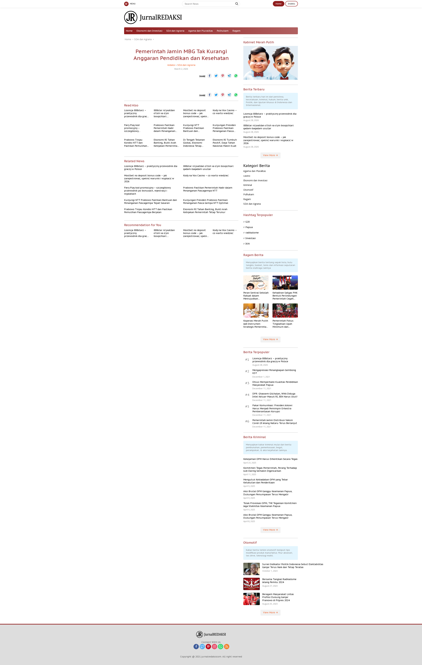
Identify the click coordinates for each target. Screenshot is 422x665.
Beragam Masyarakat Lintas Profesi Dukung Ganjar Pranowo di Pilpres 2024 (278, 597)
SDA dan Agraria (175, 30)
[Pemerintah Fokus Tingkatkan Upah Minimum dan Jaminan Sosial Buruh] (285, 310)
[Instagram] (214, 647)
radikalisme (252, 232)
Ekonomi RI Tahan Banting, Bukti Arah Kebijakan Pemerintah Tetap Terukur (166, 142)
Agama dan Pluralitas (200, 30)
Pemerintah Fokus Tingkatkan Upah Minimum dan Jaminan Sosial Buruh (284, 323)
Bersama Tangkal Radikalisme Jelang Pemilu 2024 (279, 581)
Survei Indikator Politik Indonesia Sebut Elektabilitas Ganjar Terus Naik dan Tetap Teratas (292, 566)
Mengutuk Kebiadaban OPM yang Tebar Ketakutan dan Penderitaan (265, 481)
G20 (247, 221)
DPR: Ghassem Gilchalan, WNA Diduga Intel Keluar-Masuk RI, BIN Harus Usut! (274, 395)
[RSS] (226, 647)
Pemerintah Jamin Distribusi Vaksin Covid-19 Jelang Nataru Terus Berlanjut (274, 422)
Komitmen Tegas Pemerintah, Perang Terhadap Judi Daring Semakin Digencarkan (270, 469)
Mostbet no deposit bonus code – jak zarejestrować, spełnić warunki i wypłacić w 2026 (196, 113)
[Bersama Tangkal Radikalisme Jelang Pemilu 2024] (251, 584)
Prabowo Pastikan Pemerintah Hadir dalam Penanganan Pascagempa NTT (164, 128)
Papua (249, 227)
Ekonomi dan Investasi (149, 30)
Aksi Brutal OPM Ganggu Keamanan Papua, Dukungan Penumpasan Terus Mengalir (267, 493)
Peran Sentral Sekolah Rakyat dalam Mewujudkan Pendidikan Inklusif (256, 295)
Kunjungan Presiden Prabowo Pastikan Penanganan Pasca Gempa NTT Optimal (224, 128)
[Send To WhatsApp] (235, 75)
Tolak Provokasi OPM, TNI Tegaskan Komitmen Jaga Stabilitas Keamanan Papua (270, 505)
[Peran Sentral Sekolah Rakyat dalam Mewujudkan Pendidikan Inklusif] (256, 282)
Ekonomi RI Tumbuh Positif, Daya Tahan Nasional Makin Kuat (225, 142)
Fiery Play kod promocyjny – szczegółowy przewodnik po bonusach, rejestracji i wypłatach (136, 128)
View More (269, 155)
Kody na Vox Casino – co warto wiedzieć (225, 112)
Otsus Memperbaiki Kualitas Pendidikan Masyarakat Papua (275, 383)
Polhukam (222, 30)
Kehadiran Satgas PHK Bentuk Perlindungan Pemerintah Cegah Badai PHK (285, 295)
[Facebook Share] (209, 75)
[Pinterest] (208, 647)
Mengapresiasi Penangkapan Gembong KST (274, 372)
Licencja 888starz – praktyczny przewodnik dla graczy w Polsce (136, 113)
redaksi (171, 65)
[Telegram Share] (229, 75)
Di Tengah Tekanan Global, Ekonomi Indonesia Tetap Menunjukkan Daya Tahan (194, 142)
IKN (247, 243)
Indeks (291, 3)
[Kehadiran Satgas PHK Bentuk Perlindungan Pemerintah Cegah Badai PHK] (285, 282)
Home (279, 3)
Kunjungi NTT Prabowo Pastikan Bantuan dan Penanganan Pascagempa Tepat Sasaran (194, 128)
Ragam (236, 30)
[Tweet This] (216, 75)
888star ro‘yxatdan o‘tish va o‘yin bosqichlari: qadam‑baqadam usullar (164, 113)
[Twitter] (202, 647)
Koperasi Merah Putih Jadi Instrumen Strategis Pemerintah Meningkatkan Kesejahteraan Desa (255, 323)
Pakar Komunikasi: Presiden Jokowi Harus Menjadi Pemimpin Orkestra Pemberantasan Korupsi (272, 408)
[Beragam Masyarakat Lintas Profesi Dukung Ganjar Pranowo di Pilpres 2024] (251, 599)
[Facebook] (196, 647)
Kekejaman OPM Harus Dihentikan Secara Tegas (270, 459)
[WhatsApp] (220, 647)
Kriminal (247, 185)
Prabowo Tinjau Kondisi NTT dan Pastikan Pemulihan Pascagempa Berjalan (136, 142)
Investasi (250, 238)
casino (246, 175)
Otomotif (248, 189)
